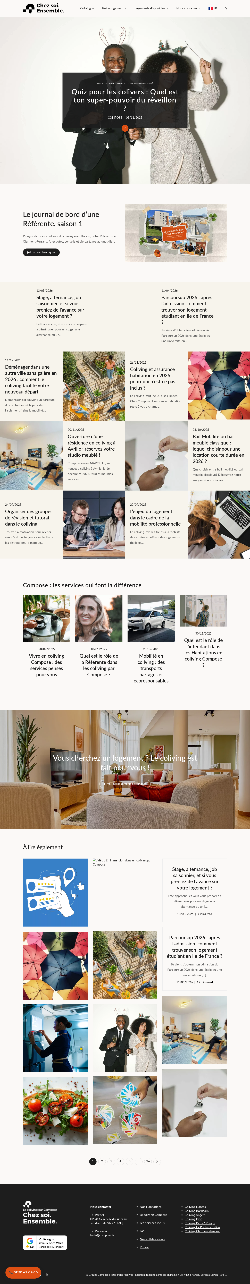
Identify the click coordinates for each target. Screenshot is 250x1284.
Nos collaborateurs (152, 1239)
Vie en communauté (128, 85)
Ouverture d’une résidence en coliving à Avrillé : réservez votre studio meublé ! (91, 446)
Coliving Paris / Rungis (200, 1223)
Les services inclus (152, 1223)
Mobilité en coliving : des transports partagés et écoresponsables (151, 668)
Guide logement (112, 8)
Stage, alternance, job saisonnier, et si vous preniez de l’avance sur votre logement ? (60, 307)
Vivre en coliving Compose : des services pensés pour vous (46, 665)
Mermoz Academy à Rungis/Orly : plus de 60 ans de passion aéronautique (55, 1035)
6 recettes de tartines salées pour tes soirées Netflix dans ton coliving (55, 1108)
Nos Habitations (151, 1207)
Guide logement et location (130, 81)
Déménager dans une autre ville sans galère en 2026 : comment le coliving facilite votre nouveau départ (31, 379)
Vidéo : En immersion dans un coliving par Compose (125, 890)
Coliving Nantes (195, 1207)
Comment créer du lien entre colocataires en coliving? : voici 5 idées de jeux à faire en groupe (125, 1107)
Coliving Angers (195, 1215)
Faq (142, 1231)
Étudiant (111, 81)
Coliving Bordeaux (197, 1211)
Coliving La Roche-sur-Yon (202, 1227)
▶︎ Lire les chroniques (41, 252)
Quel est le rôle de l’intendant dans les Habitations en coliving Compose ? (203, 653)
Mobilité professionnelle (84, 81)
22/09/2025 (134, 119)
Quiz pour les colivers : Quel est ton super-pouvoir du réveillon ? (125, 1035)
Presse (144, 1247)
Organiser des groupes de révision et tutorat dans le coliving (28, 517)
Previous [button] (7, 100)
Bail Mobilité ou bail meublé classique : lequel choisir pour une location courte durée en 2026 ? (218, 449)
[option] (125, 100)
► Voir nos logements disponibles (125, 783)
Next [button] (242, 100)
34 (148, 1161)
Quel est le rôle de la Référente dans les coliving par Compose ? (99, 665)
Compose (115, 119)
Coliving (85, 8)
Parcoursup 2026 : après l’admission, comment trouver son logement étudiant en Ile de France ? (187, 310)
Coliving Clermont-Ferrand (202, 1231)
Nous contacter (186, 8)
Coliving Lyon (193, 1219)
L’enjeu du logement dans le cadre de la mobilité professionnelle (125, 102)
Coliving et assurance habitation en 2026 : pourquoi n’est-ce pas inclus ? (152, 378)
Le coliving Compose (153, 1215)
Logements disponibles (150, 8)
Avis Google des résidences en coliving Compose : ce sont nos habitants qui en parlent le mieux (55, 890)
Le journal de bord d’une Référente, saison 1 (61, 219)
